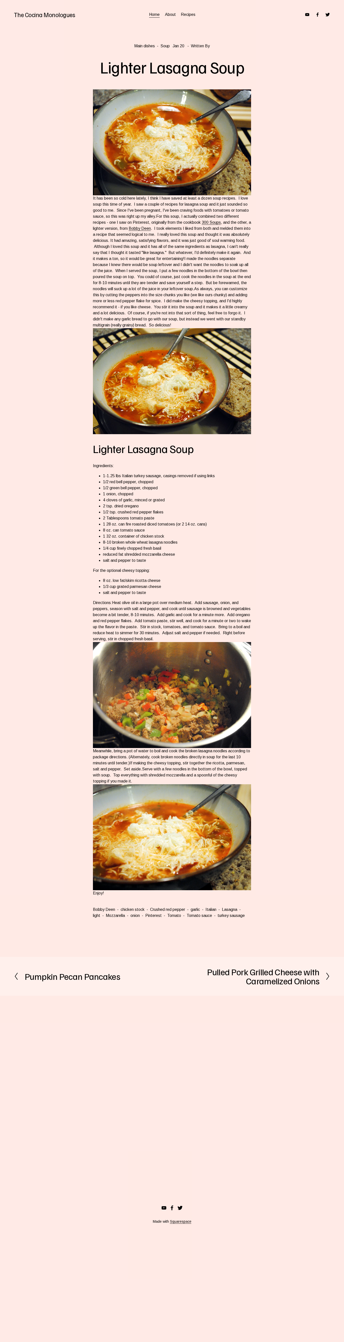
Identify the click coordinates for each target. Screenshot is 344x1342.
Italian (210, 909)
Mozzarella (115, 915)
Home (154, 14)
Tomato (174, 915)
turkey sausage (231, 915)
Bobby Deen (140, 228)
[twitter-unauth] (327, 14)
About (170, 14)
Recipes (188, 14)
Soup (165, 46)
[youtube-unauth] (307, 14)
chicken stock (133, 909)
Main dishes (144, 46)
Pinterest (153, 915)
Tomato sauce (199, 915)
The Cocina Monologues (44, 14)
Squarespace (180, 1221)
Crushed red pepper (167, 909)
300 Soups (211, 222)
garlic (195, 909)
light (96, 915)
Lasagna (229, 909)
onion (135, 915)
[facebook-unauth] (317, 14)
